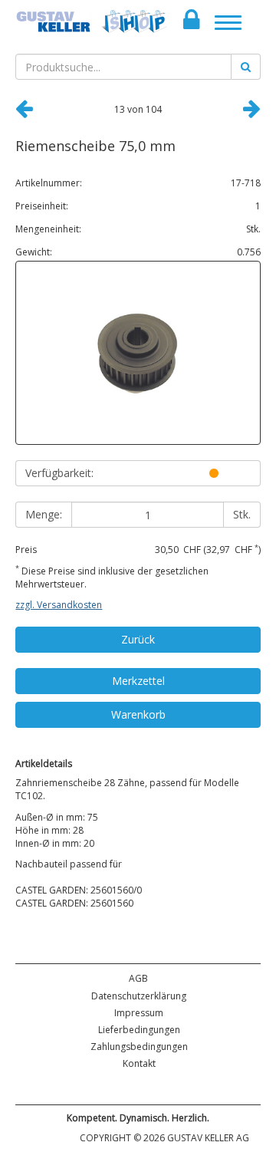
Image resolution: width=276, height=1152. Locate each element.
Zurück (138, 639)
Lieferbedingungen (139, 1029)
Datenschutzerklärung (138, 995)
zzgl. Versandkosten (58, 604)
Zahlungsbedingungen (139, 1046)
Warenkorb (138, 714)
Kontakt (139, 1063)
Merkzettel (138, 680)
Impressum (138, 1012)
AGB (138, 978)
